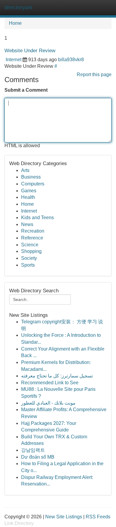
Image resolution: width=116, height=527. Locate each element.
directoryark (18, 7)
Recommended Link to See (50, 382)
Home (15, 23)
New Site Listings (63, 516)
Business (31, 176)
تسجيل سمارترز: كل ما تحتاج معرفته (57, 375)
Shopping (31, 251)
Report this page (94, 74)
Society (29, 258)
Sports (28, 265)
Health (28, 197)
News (27, 224)
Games (28, 190)
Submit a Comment (26, 90)
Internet (13, 59)
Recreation (32, 230)
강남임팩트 (33, 450)
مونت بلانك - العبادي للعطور (48, 402)
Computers (32, 183)
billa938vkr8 (71, 59)
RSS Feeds (98, 516)
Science (29, 244)
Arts (25, 170)
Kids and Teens (37, 217)
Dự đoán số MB (37, 457)
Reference (32, 237)
